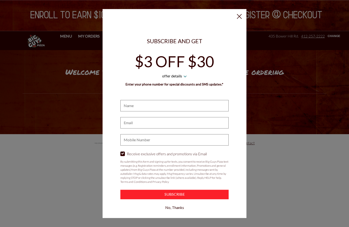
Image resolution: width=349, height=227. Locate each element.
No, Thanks (174, 207)
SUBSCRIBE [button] (175, 194)
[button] (239, 16)
